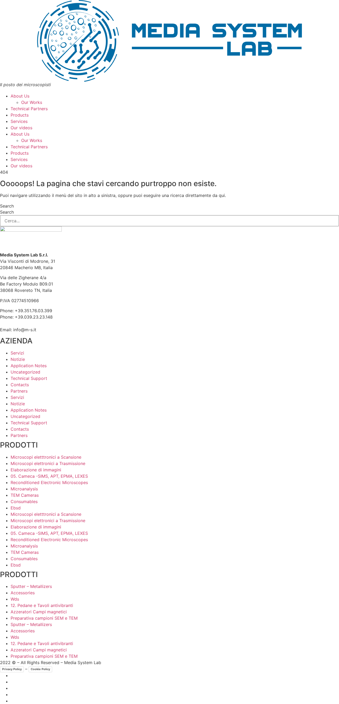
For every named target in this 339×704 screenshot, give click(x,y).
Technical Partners (29, 108)
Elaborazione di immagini (36, 469)
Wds (15, 599)
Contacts (20, 384)
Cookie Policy (40, 669)
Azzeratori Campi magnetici (39, 611)
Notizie (18, 359)
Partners (19, 391)
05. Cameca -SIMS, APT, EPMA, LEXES (49, 476)
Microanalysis (24, 488)
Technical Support (29, 378)
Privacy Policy (12, 669)
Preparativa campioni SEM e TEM (44, 618)
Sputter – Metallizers (31, 586)
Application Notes (29, 365)
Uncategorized (25, 372)
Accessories (23, 592)
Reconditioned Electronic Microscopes (49, 482)
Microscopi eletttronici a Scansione (46, 457)
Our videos (21, 127)
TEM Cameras (25, 495)
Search (7, 206)
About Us (20, 96)
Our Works (31, 102)
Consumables (24, 501)
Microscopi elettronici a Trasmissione (48, 463)
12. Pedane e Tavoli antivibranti (42, 605)
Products (20, 115)
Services (19, 121)
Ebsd (16, 507)
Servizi (17, 353)
